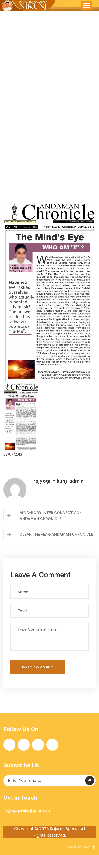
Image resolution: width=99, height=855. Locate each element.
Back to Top (78, 846)
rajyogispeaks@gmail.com (28, 810)
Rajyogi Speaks (65, 829)
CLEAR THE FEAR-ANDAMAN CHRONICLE (56, 534)
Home (11, 139)
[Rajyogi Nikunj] (28, 5)
